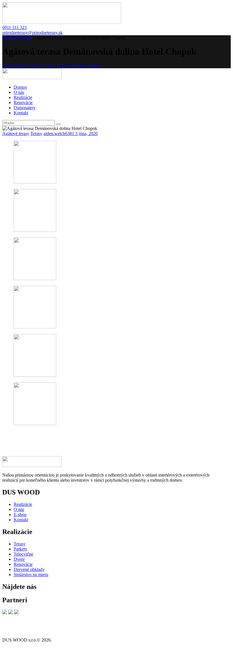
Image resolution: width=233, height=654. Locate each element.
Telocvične (23, 554)
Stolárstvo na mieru (31, 574)
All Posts (24, 37)
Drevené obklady (29, 569)
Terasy (36, 65)
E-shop (20, 514)
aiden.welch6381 (59, 133)
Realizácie (23, 504)
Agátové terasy (15, 65)
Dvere (19, 559)
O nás (19, 509)
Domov (9, 37)
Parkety (20, 549)
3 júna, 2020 (54, 65)
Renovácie (23, 564)
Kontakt (21, 519)
